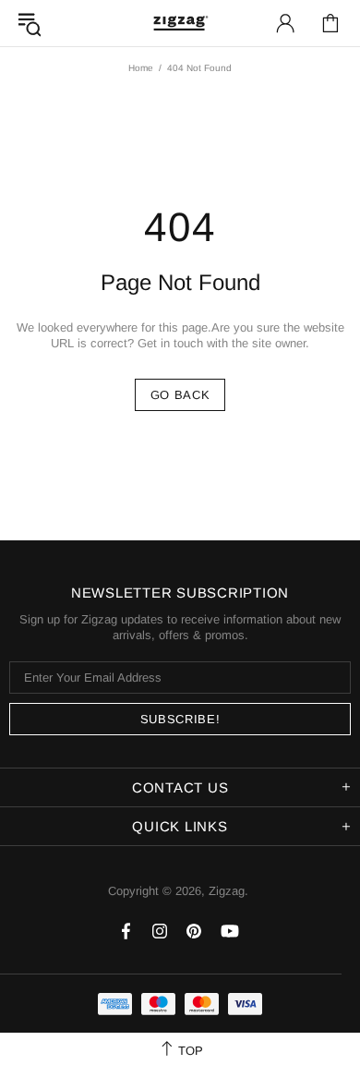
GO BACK (180, 395)
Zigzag (180, 22)
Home (140, 68)
